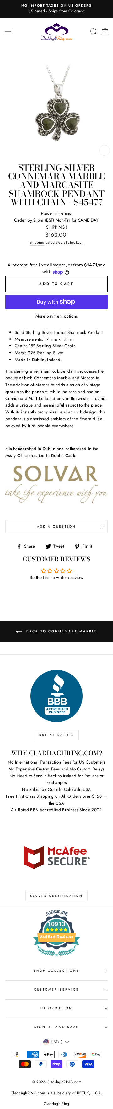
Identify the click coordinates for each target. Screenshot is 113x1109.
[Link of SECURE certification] (56, 857)
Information (56, 1008)
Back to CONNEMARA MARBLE (60, 631)
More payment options (56, 316)
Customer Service (56, 989)
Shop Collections (57, 970)
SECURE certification (56, 895)
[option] (56, 8)
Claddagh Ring (56, 1103)
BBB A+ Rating (56, 735)
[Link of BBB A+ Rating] (56, 696)
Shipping (37, 242)
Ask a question (56, 526)
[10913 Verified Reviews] (56, 957)
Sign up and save (56, 1026)
